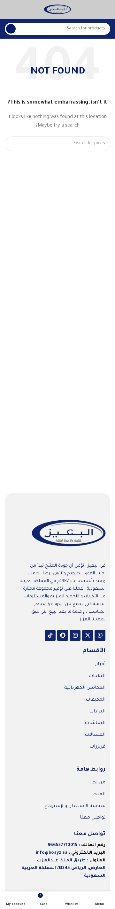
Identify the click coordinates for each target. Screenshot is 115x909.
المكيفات (95, 700)
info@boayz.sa (51, 853)
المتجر (98, 794)
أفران (100, 664)
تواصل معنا (92, 817)
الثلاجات (96, 676)
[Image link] (68, 534)
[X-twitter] (87, 635)
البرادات (97, 711)
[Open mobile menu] (107, 9)
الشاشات (95, 723)
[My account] (7, 9)
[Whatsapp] (100, 635)
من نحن (97, 782)
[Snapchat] (62, 635)
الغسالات (95, 735)
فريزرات (97, 747)
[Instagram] (75, 635)
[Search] (11, 29)
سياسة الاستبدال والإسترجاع (74, 806)
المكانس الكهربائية (84, 688)
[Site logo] (57, 9)
